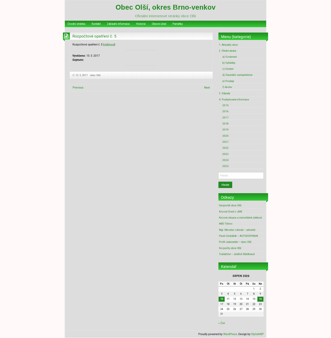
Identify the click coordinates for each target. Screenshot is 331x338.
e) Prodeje (228, 81)
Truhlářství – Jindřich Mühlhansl (237, 254)
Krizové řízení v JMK (230, 211)
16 (260, 299)
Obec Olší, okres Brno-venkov (165, 7)
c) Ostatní (227, 68)
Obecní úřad (159, 23)
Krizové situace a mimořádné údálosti (240, 217)
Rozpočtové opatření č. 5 (94, 36)
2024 (225, 160)
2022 (225, 147)
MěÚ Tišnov (225, 223)
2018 (225, 123)
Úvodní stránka (76, 23)
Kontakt (96, 23)
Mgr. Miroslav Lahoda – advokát (237, 229)
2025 (225, 166)
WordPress (230, 334)
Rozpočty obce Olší (230, 248)
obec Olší (95, 75)
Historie (141, 23)
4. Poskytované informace (234, 99)
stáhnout (109, 44)
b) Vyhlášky (228, 62)
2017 (225, 117)
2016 (225, 111)
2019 (225, 129)
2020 (225, 135)
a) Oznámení (229, 56)
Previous (78, 87)
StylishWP (257, 334)
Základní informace (118, 23)
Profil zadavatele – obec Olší (235, 241)
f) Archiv (227, 87)
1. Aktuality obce (228, 44)
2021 (225, 141)
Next (207, 87)
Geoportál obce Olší (230, 205)
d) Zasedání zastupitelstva (237, 74)
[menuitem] (76, 24)
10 (221, 299)
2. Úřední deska (227, 50)
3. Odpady (224, 93)
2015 (225, 105)
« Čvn (221, 323)
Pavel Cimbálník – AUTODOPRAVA (238, 235)
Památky (177, 23)
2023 (225, 154)
